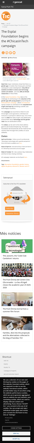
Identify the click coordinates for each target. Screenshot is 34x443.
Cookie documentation (11, 422)
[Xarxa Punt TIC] (6, 15)
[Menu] (3, 2)
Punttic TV (7, 367)
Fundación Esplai (21, 79)
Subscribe (9, 208)
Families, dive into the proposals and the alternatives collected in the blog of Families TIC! (16, 335)
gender (22, 164)
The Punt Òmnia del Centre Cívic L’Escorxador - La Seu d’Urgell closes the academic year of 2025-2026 (17, 283)
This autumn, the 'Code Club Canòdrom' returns (14, 257)
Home (2, 23)
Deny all (16, 433)
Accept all (16, 439)
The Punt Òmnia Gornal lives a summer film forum (15, 310)
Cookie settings (16, 428)
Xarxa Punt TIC (7, 7)
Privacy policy (9, 418)
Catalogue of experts (10, 371)
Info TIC (6, 361)
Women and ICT (24, 166)
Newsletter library (12, 213)
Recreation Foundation (12, 164)
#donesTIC (15, 166)
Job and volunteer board (11, 374)
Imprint (7, 420)
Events (6, 364)
